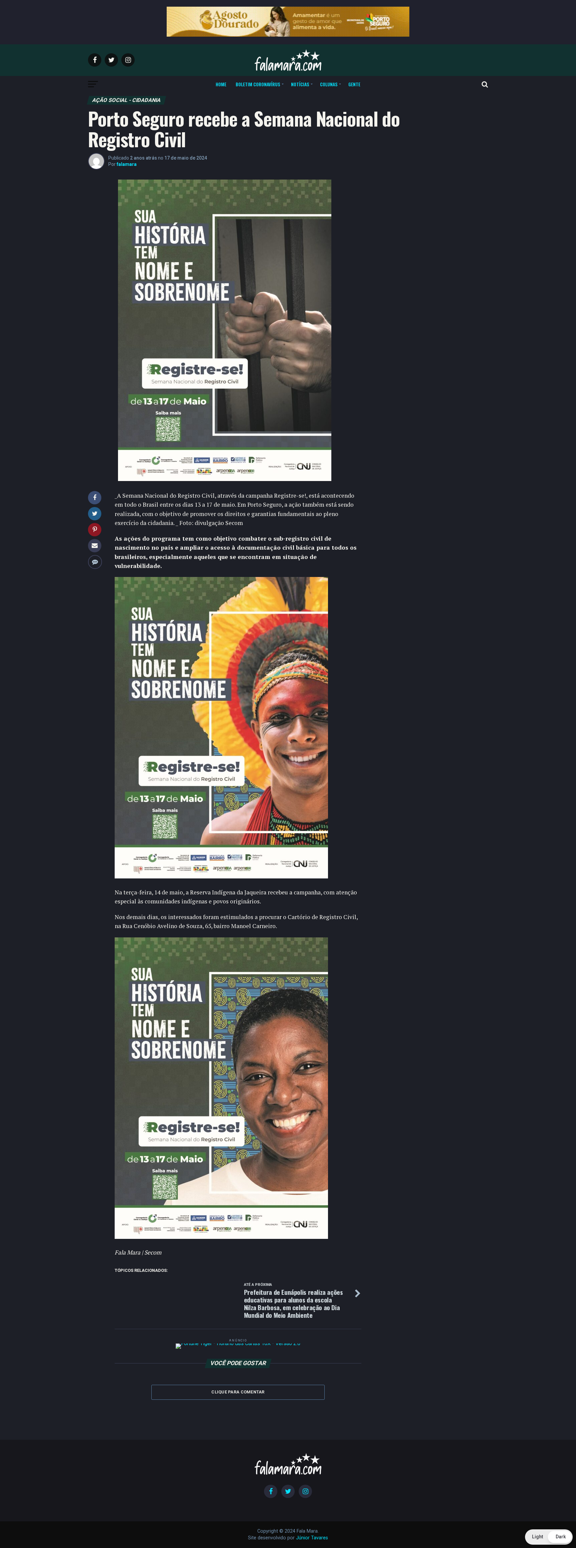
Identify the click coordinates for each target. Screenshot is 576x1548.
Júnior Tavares (312, 1538)
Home (221, 84)
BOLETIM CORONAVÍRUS (258, 84)
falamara (127, 164)
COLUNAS (328, 84)
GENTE (354, 84)
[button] (549, 1537)
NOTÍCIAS (300, 84)
